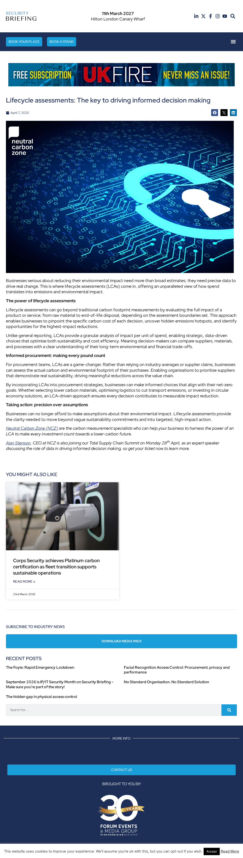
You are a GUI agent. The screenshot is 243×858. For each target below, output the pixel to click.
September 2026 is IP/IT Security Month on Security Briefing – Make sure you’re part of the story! (60, 684)
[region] (121, 74)
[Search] (229, 710)
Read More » (24, 581)
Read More (230, 851)
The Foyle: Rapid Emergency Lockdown (40, 667)
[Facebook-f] (210, 16)
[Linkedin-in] (196, 16)
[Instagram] (217, 16)
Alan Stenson (18, 443)
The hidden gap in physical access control (41, 696)
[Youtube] (224, 16)
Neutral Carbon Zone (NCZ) (32, 428)
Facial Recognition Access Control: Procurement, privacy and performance (177, 670)
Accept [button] (211, 851)
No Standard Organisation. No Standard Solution (166, 681)
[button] (232, 16)
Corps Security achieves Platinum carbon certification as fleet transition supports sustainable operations (56, 566)
